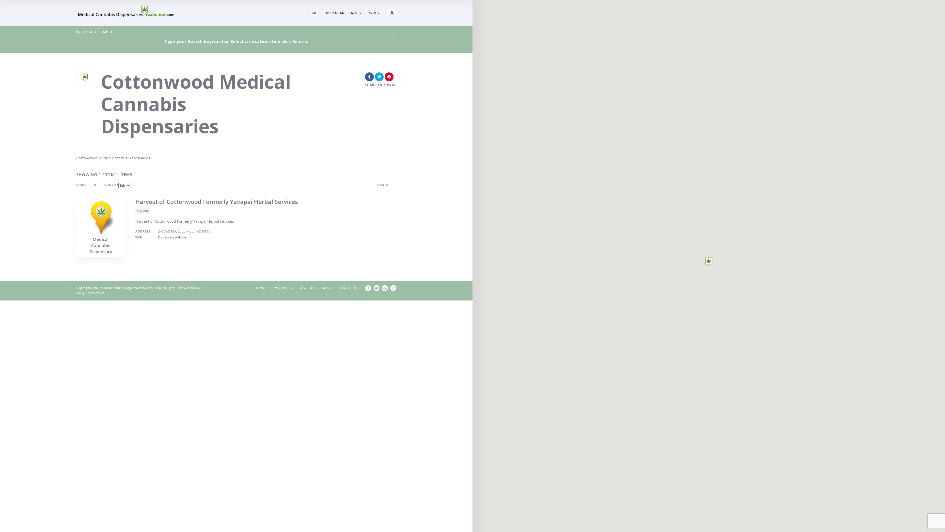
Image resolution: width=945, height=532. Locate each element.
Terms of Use (95, 293)
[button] (392, 13)
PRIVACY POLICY (282, 288)
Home (260, 288)
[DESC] (393, 185)
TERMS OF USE (348, 288)
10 (94, 185)
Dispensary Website (172, 237)
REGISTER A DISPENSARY (315, 288)
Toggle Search (97, 32)
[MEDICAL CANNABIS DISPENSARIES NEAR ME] (126, 12)
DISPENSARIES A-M (341, 12)
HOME (311, 12)
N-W (372, 12)
